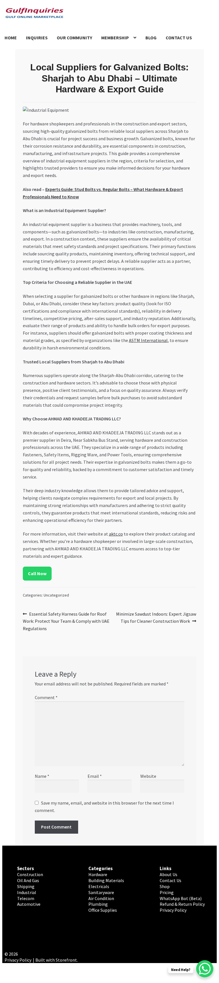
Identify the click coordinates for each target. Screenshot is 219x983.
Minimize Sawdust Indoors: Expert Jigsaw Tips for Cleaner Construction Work (156, 617)
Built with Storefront (56, 960)
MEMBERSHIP (115, 37)
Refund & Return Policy (182, 904)
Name (42, 776)
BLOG (151, 37)
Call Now (37, 573)
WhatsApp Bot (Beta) (181, 898)
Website (148, 776)
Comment (46, 697)
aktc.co (116, 534)
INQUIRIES (37, 37)
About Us (168, 874)
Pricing (167, 892)
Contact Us (170, 880)
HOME (11, 37)
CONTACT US (179, 37)
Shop (165, 886)
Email (95, 776)
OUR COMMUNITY (74, 37)
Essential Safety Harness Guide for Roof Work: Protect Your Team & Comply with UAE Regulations (66, 621)
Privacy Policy (173, 910)
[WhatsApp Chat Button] (204, 968)
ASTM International (148, 340)
